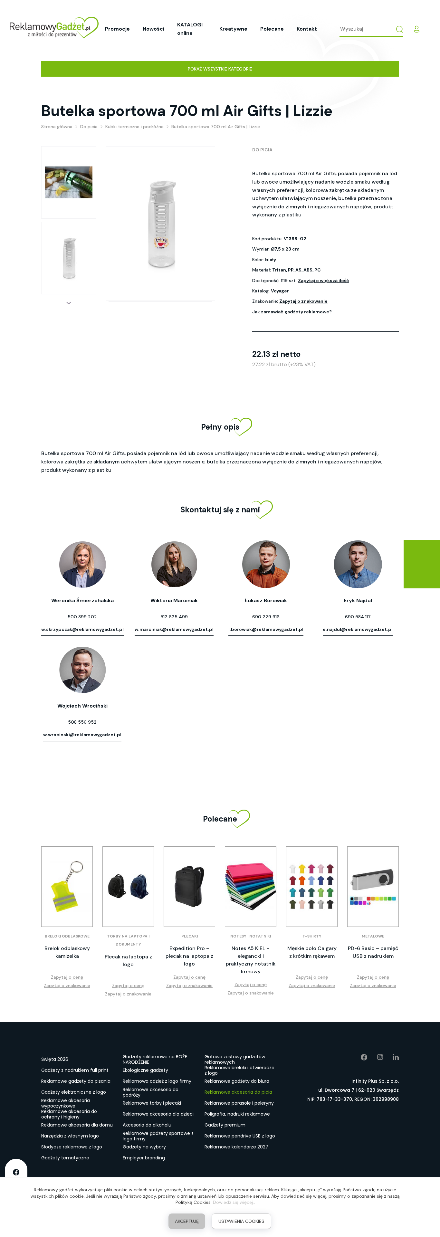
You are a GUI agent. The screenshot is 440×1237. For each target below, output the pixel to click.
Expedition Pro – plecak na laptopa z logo (189, 956)
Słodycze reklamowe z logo (71, 1147)
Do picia (262, 150)
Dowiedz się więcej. (233, 1202)
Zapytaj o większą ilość (323, 280)
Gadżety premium (225, 1125)
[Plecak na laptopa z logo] (128, 886)
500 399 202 (82, 617)
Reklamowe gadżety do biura (237, 1081)
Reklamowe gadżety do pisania (75, 1081)
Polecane (272, 28)
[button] (68, 303)
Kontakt (307, 28)
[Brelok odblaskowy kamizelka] (67, 886)
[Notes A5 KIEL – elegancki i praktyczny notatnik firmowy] (250, 886)
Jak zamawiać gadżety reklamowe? (292, 312)
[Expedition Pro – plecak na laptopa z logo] (189, 886)
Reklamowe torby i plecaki (152, 1103)
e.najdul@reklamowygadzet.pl (358, 629)
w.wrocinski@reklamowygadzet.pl (82, 734)
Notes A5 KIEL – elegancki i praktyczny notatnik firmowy (250, 960)
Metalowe (373, 936)
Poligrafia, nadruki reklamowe (237, 1114)
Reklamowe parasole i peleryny (239, 1103)
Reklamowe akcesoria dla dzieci (158, 1114)
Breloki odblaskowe (67, 936)
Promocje (117, 28)
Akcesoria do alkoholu (147, 1125)
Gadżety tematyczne (65, 1158)
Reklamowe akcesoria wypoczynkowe (65, 1103)
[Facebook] (359, 1057)
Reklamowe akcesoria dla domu (77, 1125)
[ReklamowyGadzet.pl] (54, 29)
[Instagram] (375, 1057)
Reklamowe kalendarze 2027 (236, 1147)
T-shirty (311, 936)
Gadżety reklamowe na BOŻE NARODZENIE (155, 1059)
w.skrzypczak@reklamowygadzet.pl (82, 629)
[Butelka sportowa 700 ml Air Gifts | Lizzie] (68, 182)
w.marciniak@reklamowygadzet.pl (174, 629)
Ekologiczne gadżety (145, 1070)
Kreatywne (233, 28)
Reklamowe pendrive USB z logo (240, 1136)
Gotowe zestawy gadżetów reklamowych (235, 1059)
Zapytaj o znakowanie (303, 301)
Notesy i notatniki (250, 936)
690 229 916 (266, 617)
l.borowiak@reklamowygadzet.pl (265, 629)
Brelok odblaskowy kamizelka (67, 952)
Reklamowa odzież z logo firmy (157, 1081)
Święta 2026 (54, 1059)
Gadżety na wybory (144, 1147)
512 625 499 (174, 617)
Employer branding (144, 1158)
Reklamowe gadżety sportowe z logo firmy (158, 1136)
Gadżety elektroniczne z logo (73, 1092)
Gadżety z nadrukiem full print (75, 1070)
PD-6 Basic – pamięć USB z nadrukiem (373, 952)
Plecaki (189, 936)
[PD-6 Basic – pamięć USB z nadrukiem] (373, 886)
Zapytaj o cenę (67, 977)
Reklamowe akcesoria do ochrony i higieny (69, 1114)
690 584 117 (358, 617)
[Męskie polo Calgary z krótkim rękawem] (312, 886)
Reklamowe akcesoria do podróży (150, 1092)
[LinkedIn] (391, 1057)
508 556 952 (82, 722)
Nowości (153, 28)
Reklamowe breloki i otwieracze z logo (239, 1070)
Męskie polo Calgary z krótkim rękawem (312, 952)
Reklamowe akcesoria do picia (238, 1092)
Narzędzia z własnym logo (70, 1136)
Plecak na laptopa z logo (128, 960)
